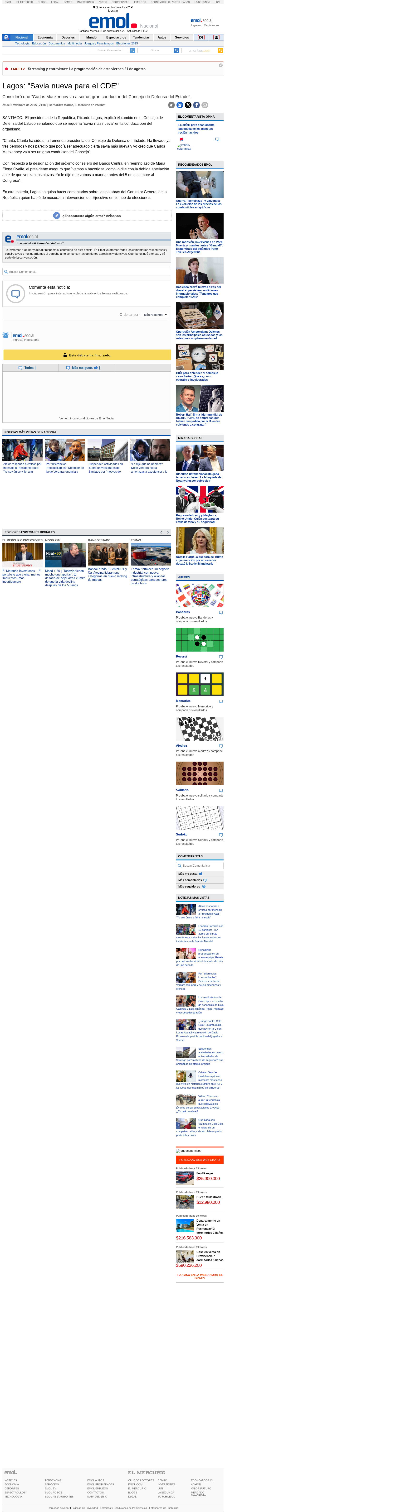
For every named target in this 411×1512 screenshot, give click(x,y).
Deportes (68, 37)
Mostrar (113, 10)
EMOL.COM (135, 1484)
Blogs (42, 2)
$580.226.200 (189, 1265)
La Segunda (202, 2)
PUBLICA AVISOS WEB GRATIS (199, 1160)
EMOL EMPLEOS (97, 1488)
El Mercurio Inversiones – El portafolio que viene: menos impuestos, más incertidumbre (21, 576)
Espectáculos (116, 37)
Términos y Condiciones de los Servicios (123, 1508)
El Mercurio (24, 2)
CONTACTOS (95, 1492)
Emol (8, 2)
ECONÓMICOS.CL (202, 1480)
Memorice (183, 701)
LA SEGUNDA (166, 1492)
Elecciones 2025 (127, 43)
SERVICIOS (52, 1484)
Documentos (57, 43)
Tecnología (22, 43)
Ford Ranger (204, 1173)
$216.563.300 (189, 1237)
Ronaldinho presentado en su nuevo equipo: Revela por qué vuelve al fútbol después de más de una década (199, 957)
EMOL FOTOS (53, 1492)
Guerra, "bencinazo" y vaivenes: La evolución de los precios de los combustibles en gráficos (199, 204)
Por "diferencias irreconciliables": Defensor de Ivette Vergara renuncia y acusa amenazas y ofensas (198, 981)
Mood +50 (52, 540)
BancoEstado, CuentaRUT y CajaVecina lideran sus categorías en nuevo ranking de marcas (107, 574)
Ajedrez (181, 745)
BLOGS (132, 1492)
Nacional (21, 37)
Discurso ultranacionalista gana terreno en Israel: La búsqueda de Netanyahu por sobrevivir (198, 477)
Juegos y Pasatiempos (99, 43)
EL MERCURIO (137, 1488)
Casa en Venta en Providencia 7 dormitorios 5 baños (210, 1256)
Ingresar (196, 25)
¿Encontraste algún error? (91, 216)
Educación (39, 43)
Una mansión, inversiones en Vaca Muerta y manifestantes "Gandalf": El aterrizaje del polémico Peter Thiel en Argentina (199, 247)
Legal (55, 2)
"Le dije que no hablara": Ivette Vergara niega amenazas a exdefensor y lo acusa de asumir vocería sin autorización (149, 471)
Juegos (184, 577)
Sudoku (181, 834)
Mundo (91, 37)
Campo (68, 2)
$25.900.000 (208, 1178)
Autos (103, 2)
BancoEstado (99, 540)
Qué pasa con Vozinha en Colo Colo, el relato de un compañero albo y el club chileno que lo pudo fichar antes (200, 1127)
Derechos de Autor (58, 1508)
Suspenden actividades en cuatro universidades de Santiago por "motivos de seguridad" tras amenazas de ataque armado (107, 471)
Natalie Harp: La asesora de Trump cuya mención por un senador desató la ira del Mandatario (199, 560)
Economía (45, 37)
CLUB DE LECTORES (141, 1480)
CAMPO (162, 1480)
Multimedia (75, 43)
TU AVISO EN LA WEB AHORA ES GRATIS (200, 1276)
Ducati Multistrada (208, 1197)
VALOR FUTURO (201, 1488)
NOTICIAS (11, 1480)
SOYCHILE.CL (166, 1496)
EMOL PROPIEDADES (100, 1484)
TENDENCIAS (53, 1480)
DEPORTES (12, 1488)
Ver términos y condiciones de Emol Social (86, 418)
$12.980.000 (208, 1202)
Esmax (136, 540)
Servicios (182, 37)
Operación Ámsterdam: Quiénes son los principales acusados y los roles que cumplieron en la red (199, 335)
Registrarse (211, 25)
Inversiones (85, 2)
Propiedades (120, 2)
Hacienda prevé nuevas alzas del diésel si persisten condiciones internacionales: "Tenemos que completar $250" (198, 292)
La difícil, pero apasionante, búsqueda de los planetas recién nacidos (196, 128)
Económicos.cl (161, 2)
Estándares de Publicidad (163, 1508)
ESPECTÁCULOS (15, 1492)
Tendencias (141, 37)
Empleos (140, 2)
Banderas (183, 612)
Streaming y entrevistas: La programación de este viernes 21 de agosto (87, 69)
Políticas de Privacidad (85, 1508)
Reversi (181, 656)
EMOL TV (50, 1488)
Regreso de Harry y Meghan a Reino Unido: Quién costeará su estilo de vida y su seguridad (197, 519)
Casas (185, 2)
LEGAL (132, 1496)
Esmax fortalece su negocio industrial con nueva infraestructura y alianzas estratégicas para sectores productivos (150, 576)
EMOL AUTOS (95, 1480)
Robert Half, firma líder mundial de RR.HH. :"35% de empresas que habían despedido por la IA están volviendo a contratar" (199, 419)
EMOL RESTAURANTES (59, 1496)
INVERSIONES (166, 1484)
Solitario (182, 790)
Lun (217, 2)
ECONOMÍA (12, 1484)
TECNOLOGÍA (13, 1496)
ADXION (196, 1484)
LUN (160, 1488)
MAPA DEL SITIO (97, 1496)
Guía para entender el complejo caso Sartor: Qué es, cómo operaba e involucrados (197, 376)
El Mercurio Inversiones (22, 540)
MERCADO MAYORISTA (198, 1494)
